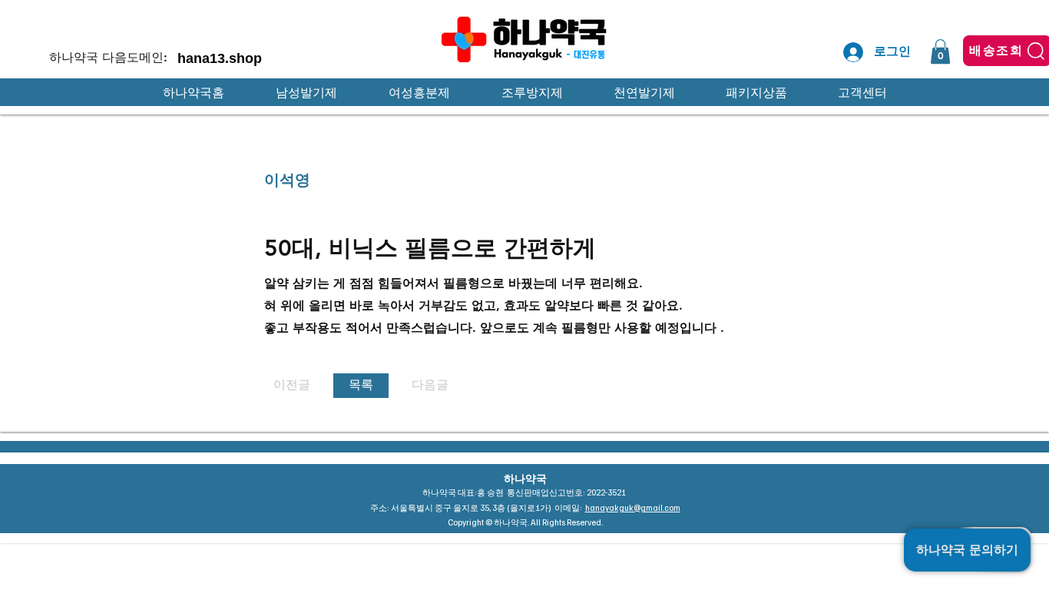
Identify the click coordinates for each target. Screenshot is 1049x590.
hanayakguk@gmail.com (632, 507)
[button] (940, 51)
